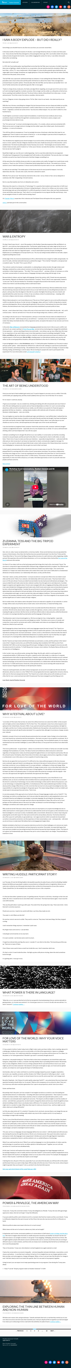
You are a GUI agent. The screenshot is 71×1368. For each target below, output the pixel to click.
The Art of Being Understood (25, 385)
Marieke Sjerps (17, 389)
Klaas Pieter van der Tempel (22, 1206)
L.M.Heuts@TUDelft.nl (33, 352)
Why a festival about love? (24, 714)
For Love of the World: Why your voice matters (33, 1039)
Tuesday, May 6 (9, 198)
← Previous (19, 1331)
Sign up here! (6, 463)
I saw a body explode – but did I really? (32, 39)
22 (46, 1331)
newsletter (14, 1345)
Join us (5, 202)
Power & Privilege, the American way (31, 1203)
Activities (25, 2)
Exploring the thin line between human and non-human (33, 1308)
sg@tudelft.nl (6, 1340)
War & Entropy (14, 236)
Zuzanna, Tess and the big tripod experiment (28, 542)
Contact (45, 2)
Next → (52, 1331)
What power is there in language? (29, 992)
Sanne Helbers (19, 995)
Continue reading (19, 1004)
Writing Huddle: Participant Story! (30, 874)
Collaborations (35, 2)
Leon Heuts (14, 43)
